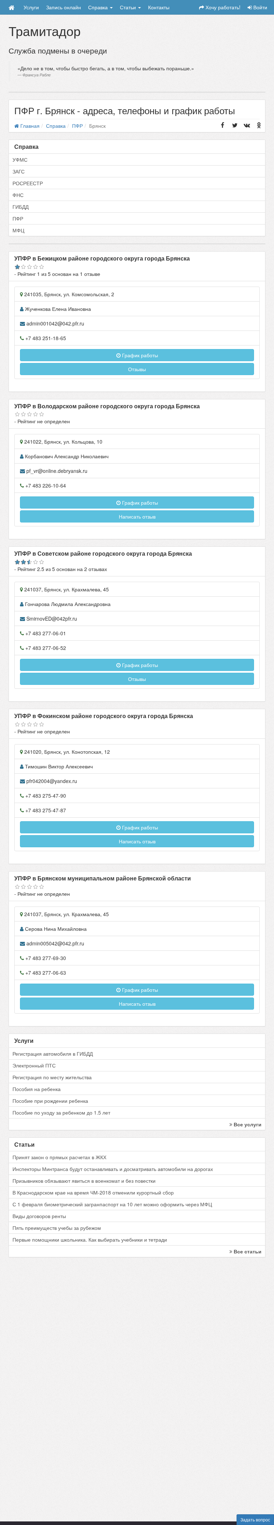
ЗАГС (18, 171)
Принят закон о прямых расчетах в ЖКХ (59, 1157)
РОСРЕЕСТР (27, 183)
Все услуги (247, 1124)
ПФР (17, 218)
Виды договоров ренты (39, 1216)
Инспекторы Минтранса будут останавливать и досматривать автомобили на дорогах (112, 1168)
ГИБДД (20, 206)
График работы (139, 355)
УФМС (19, 159)
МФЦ (18, 230)
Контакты (158, 7)
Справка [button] (98, 7)
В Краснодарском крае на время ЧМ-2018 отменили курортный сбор (93, 1192)
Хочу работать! (222, 7)
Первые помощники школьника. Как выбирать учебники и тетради (89, 1239)
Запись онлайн (63, 7)
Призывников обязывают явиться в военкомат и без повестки (84, 1180)
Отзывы (137, 369)
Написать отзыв (137, 516)
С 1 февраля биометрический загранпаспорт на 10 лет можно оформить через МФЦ (112, 1204)
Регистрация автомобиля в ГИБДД (52, 1053)
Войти (259, 7)
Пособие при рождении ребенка (50, 1100)
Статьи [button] (128, 7)
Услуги (31, 7)
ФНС (18, 194)
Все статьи (247, 1251)
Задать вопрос (255, 1519)
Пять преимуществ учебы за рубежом (56, 1227)
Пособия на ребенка (36, 1088)
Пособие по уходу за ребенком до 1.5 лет (61, 1112)
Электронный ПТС (34, 1065)
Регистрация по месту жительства (52, 1077)
